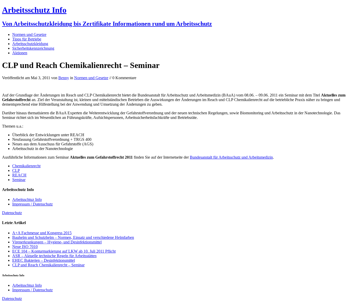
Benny (63, 78)
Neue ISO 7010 (25, 246)
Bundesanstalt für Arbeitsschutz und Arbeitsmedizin (231, 157)
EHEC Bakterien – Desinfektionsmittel (43, 260)
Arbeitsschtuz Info (27, 199)
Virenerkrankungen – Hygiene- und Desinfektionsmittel (57, 242)
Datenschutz (12, 213)
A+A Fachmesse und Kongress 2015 (42, 233)
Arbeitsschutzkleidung (30, 44)
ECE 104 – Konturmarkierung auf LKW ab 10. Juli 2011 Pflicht (64, 251)
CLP (16, 170)
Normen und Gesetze (29, 34)
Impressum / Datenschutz (32, 204)
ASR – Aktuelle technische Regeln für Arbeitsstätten (54, 256)
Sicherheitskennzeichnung (33, 48)
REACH (19, 175)
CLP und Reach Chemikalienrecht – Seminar (48, 265)
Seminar (18, 179)
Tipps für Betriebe (26, 39)
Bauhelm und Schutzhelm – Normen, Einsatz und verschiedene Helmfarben (73, 237)
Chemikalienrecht (26, 166)
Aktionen (19, 53)
